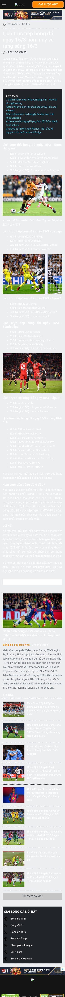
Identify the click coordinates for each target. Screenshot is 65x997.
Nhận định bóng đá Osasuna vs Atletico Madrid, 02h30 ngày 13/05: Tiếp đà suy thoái (44, 835)
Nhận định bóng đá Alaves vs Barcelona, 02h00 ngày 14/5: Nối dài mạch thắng (43, 814)
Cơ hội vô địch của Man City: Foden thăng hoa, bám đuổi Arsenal (43, 750)
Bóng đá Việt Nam (21, 958)
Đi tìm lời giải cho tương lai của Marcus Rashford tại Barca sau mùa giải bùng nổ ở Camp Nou (44, 794)
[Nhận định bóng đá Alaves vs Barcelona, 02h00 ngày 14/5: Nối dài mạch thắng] (13, 816)
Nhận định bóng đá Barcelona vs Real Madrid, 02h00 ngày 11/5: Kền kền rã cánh (44, 877)
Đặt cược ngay (48, 4)
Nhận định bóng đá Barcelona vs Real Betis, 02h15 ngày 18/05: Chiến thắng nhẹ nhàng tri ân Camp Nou (44, 730)
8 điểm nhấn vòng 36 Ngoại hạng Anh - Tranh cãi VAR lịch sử (43, 856)
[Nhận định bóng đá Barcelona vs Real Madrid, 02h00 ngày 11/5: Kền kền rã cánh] (13, 879)
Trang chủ (12, 24)
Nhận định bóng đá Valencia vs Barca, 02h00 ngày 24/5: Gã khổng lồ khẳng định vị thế (31, 635)
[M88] (32, 15)
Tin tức (26, 24)
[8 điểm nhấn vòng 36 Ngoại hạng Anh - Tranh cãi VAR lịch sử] (13, 858)
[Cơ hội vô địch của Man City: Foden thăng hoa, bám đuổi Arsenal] (13, 752)
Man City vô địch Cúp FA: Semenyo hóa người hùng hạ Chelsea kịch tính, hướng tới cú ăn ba (44, 709)
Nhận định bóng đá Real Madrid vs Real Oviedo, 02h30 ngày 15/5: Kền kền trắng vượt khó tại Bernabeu (44, 773)
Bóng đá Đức (18, 932)
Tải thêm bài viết (32, 896)
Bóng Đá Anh (18, 918)
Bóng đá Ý (17, 925)
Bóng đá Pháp (19, 938)
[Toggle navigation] (4, 4)
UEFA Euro (16, 951)
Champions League (22, 945)
